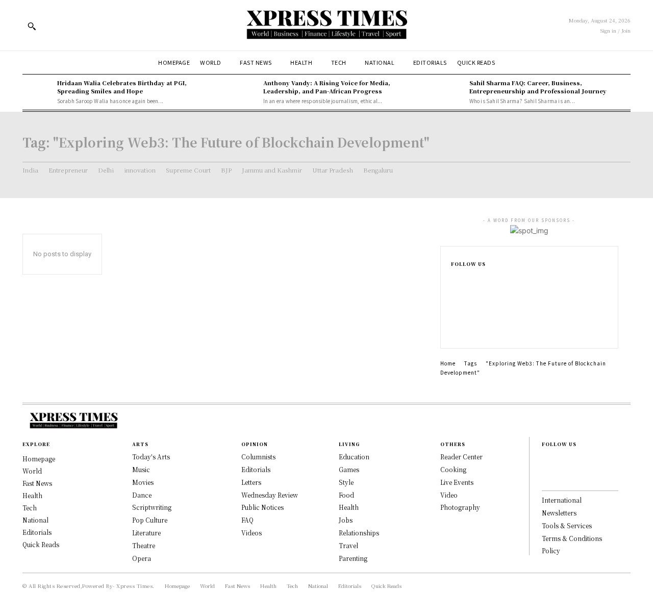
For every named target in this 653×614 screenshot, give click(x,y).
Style (346, 482)
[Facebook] (454, 281)
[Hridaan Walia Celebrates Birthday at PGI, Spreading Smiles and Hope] (37, 92)
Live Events (456, 482)
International (562, 500)
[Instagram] (454, 297)
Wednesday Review (269, 494)
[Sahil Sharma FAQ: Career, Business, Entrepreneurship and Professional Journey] (449, 92)
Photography (460, 507)
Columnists (258, 456)
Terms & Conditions (572, 538)
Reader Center (461, 456)
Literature (146, 532)
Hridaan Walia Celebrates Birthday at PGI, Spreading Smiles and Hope (122, 86)
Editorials (255, 469)
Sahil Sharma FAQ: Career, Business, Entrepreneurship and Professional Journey (538, 86)
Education (354, 456)
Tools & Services (567, 525)
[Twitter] (454, 330)
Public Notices (262, 507)
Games (349, 469)
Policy (551, 550)
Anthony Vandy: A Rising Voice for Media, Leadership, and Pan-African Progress (326, 86)
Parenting (353, 558)
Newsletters (559, 512)
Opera (141, 558)
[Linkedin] (454, 313)
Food (346, 494)
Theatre (143, 545)
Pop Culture (149, 519)
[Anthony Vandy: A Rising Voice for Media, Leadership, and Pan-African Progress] (243, 92)
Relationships (359, 532)
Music (141, 469)
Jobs (346, 519)
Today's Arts (151, 456)
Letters (251, 482)
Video (449, 494)
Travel (348, 545)
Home (448, 363)
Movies (143, 482)
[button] (31, 26)
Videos (251, 532)
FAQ (247, 519)
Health (349, 507)
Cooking (453, 469)
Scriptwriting (151, 507)
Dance (142, 494)
